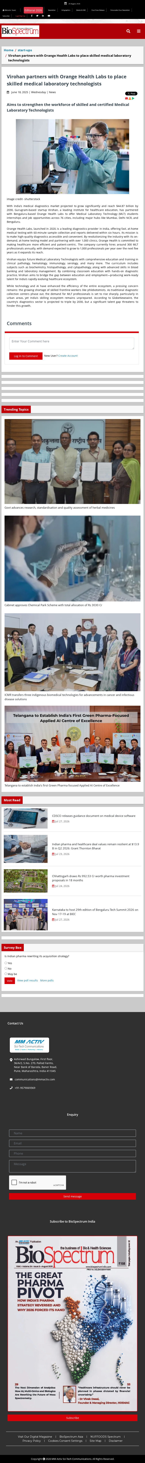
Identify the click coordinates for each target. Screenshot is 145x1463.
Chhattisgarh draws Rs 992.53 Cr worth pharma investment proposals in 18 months (90, 878)
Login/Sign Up (20, 16)
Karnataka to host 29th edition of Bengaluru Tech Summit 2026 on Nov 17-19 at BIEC (95, 912)
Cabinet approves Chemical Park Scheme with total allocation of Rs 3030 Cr (53, 605)
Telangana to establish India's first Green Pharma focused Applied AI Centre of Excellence (62, 785)
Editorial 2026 (33, 10)
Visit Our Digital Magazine (35, 1436)
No (9, 968)
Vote (9, 981)
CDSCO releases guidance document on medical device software (93, 816)
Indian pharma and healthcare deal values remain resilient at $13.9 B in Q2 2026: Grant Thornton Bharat (95, 846)
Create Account (68, 355)
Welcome (10, 10)
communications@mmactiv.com (34, 1079)
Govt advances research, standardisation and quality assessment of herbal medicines (60, 507)
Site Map (95, 1441)
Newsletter (52, 10)
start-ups (25, 50)
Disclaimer (116, 1441)
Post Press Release (98, 10)
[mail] (126, 98)
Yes (9, 963)
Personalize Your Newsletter (120, 10)
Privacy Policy (31, 1441)
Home (8, 50)
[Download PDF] (130, 98)
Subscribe (6, 16)
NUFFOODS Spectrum (105, 1436)
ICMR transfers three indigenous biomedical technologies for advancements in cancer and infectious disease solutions (69, 697)
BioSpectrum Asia (71, 1436)
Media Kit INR (81, 10)
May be (12, 974)
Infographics (66, 10)
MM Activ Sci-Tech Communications (71, 1459)
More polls (47, 980)
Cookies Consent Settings (65, 1441)
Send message (72, 1196)
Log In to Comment (26, 356)
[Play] (133, 98)
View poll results (27, 980)
